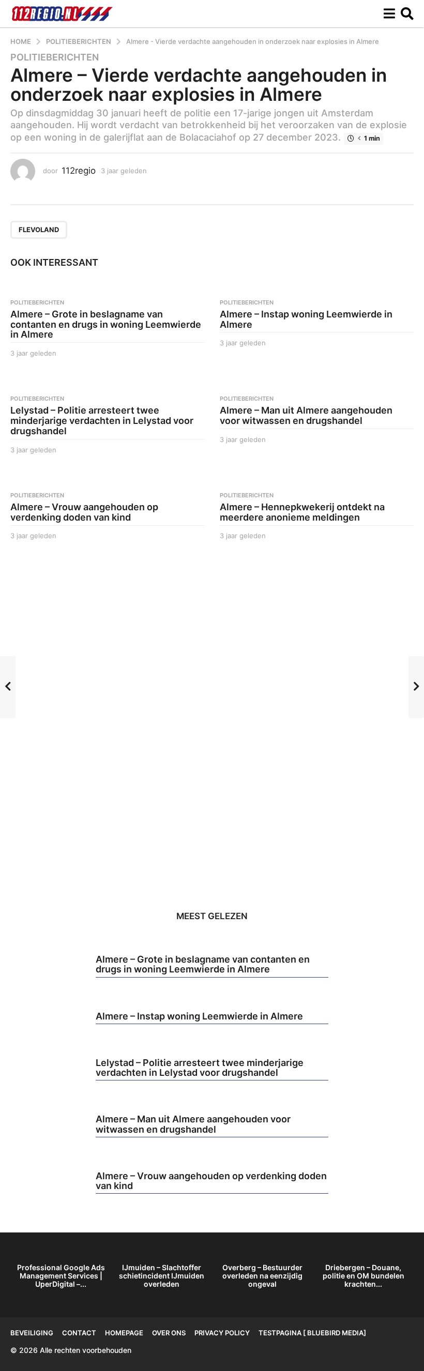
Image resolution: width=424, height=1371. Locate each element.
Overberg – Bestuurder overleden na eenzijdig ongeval (262, 1275)
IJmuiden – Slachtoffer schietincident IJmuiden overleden (161, 1275)
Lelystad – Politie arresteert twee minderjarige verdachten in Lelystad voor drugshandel (101, 420)
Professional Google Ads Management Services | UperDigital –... (61, 1275)
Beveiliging (31, 1333)
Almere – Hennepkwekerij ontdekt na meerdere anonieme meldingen (302, 512)
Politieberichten (54, 57)
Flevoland (39, 229)
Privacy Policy (222, 1333)
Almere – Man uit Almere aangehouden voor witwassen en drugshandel (306, 415)
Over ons (169, 1333)
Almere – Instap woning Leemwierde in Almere (306, 319)
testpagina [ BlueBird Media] (312, 1333)
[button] (389, 14)
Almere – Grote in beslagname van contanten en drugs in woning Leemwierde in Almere (105, 324)
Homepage (124, 1333)
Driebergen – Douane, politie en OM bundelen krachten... (363, 1275)
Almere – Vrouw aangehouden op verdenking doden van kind (84, 512)
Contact (79, 1333)
